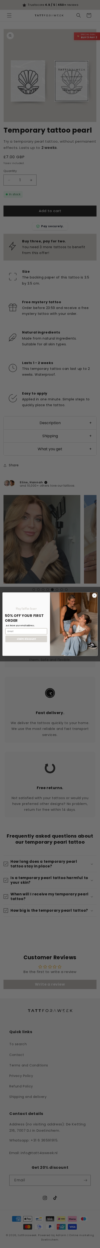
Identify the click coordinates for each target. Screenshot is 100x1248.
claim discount (26, 638)
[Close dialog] (94, 595)
